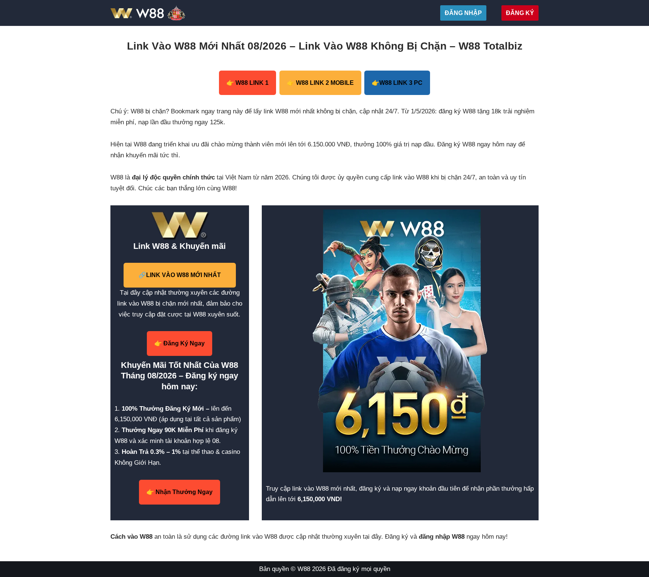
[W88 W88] (165, 13)
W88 (303, 568)
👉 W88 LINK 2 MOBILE (320, 83)
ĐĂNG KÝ (520, 13)
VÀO (180, 275)
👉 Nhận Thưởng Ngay (179, 492)
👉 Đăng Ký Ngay (179, 343)
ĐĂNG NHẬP (463, 13)
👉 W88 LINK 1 (247, 83)
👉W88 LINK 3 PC (397, 83)
